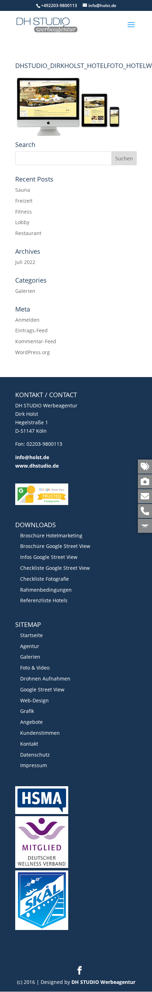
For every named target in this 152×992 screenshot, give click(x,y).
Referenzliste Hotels (44, 600)
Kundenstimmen (40, 732)
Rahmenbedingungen (46, 589)
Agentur (29, 646)
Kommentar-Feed (35, 341)
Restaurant (28, 233)
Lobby (22, 222)
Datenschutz (35, 754)
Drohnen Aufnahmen (45, 678)
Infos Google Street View (48, 557)
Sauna (22, 189)
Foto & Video (34, 667)
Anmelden (27, 319)
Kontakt (29, 743)
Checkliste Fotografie (44, 578)
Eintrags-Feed (31, 330)
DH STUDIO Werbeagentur (103, 982)
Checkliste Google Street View (55, 568)
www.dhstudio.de (37, 465)
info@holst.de (32, 457)
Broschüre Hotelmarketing (51, 535)
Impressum (33, 765)
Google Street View (42, 689)
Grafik (27, 711)
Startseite (31, 635)
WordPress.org (32, 352)
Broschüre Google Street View (55, 546)
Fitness (23, 211)
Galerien (25, 291)
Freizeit (24, 200)
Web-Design (34, 700)
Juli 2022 (25, 262)
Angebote (31, 722)
